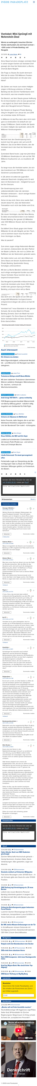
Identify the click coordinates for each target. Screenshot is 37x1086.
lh (10, 850)
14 (20, 54)
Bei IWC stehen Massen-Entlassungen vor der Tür (18, 925)
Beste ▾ (33, 499)
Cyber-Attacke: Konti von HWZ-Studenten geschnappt (15, 853)
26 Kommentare (18, 905)
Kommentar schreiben (10, 504)
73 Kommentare (19, 850)
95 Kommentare (18, 922)
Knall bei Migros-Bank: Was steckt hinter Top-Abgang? (17, 966)
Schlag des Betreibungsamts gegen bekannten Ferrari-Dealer (17, 908)
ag (11, 954)
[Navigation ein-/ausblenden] (34, 2)
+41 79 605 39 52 (9, 482)
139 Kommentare (20, 941)
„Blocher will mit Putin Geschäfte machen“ (16, 1007)
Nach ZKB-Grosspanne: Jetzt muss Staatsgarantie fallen (18, 958)
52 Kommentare (18, 885)
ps (11, 941)
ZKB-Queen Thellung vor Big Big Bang (14, 974)
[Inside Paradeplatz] (14, 2)
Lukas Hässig (13, 54)
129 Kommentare (19, 869)
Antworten (7, 534)
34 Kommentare (15, 1005)
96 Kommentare (19, 963)
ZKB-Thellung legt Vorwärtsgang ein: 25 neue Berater (17, 888)
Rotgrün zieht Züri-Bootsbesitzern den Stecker (17, 944)
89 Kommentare (20, 954)
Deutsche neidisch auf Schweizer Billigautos (16, 872)
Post (26, 482)
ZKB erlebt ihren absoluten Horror (13, 950)
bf (10, 869)
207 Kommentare (19, 948)
